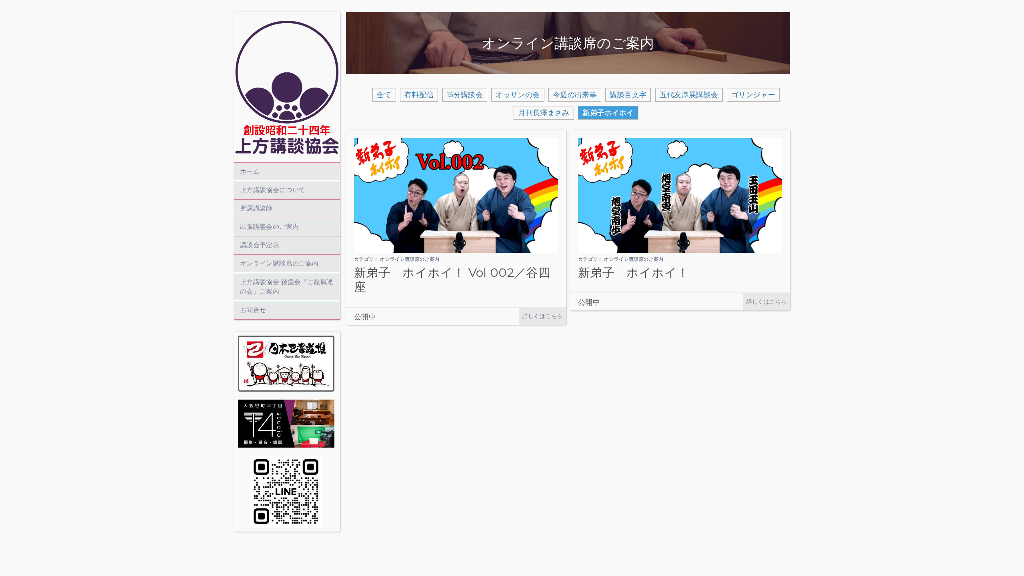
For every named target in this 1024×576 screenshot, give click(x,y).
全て (384, 94)
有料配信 (419, 94)
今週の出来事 (575, 94)
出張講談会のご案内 (269, 226)
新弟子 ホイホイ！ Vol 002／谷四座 (452, 279)
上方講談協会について (273, 190)
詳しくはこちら (542, 316)
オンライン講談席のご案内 (279, 263)
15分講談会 (465, 94)
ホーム (250, 171)
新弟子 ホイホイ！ (633, 272)
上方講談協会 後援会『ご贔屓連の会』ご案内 (286, 286)
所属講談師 (256, 208)
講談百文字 (628, 94)
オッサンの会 (518, 94)
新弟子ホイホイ (608, 112)
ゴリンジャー (753, 94)
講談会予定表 (259, 245)
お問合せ (253, 310)
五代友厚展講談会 (689, 94)
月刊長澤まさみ (544, 112)
